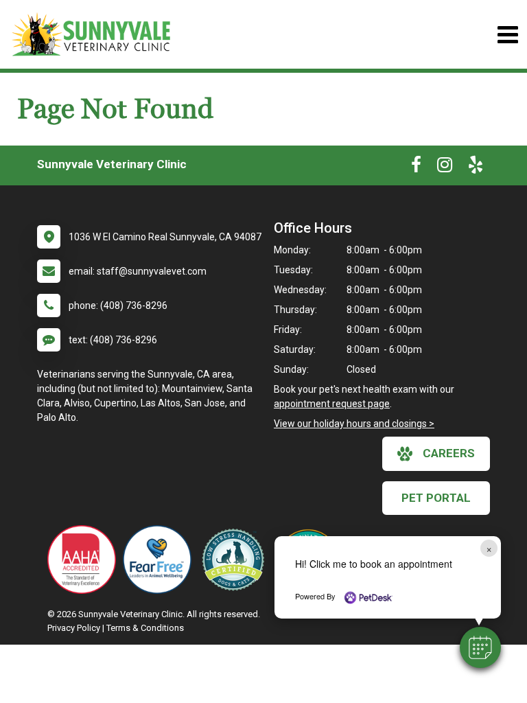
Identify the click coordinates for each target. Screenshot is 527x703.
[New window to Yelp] (475, 167)
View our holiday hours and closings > (354, 423)
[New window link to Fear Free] (160, 559)
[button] (480, 647)
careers (449, 453)
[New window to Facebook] (416, 167)
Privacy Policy (73, 628)
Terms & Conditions (145, 628)
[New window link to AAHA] (85, 559)
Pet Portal (436, 498)
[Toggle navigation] (507, 35)
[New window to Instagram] (444, 167)
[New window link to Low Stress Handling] (236, 559)
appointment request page (332, 403)
